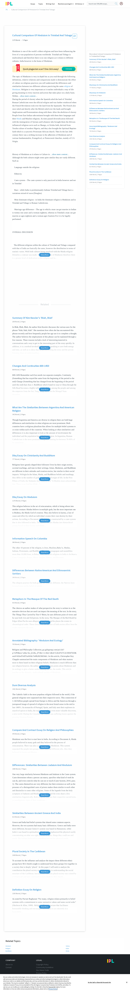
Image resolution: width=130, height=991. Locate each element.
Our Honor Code (42, 970)
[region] (65, 982)
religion (67, 86)
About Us (9, 964)
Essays (33, 4)
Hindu (19, 119)
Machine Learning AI (65, 4)
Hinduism (16, 89)
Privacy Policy (41, 973)
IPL (7, 10)
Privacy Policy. (53, 989)
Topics (40, 4)
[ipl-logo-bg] (10, 3)
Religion (8, 948)
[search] (116, 4)
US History (78, 4)
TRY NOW (68, 69)
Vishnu (68, 946)
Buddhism (8, 951)
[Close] (127, 982)
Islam (67, 948)
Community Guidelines (44, 967)
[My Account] (122, 4)
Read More (44, 348)
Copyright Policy (42, 964)
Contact (9, 967)
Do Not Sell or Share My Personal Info (99, 982)
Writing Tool (50, 4)
